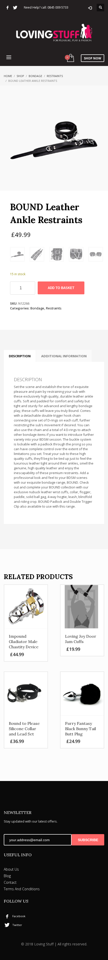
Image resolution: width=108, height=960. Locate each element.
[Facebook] (7, 7)
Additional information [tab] (64, 356)
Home (8, 76)
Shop (20, 76)
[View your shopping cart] (70, 58)
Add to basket (61, 288)
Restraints (55, 76)
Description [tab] (20, 356)
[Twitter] (15, 7)
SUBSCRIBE (88, 840)
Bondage (35, 76)
